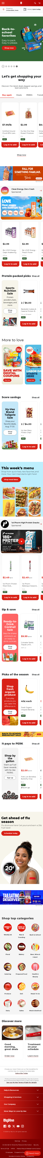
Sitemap (17, 1141)
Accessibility (30, 1156)
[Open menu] (3, 3)
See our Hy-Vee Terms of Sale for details (22, 1082)
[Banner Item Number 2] (11, 66)
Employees (9, 1152)
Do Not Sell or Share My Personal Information (17, 1145)
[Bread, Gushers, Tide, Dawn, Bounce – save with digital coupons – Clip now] (12, 364)
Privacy (24, 1141)
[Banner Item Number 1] (9, 66)
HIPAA (13, 1148)
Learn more (33, 1056)
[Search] (35, 3)
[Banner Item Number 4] (17, 66)
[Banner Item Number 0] (6, 66)
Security (36, 1145)
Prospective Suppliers (21, 1152)
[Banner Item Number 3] (14, 66)
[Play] (21, 541)
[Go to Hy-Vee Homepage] (21, 3)
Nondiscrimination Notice (17, 1156)
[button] (32, 1153)
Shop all (35, 276)
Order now (9, 1056)
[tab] (7, 95)
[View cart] (39, 3)
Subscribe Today (21, 1073)
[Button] (3, 66)
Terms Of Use (5, 1148)
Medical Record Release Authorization (29, 1148)
